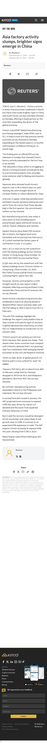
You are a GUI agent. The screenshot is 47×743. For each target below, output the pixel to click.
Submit (23, 716)
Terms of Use (7, 724)
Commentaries (7, 682)
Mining (4, 685)
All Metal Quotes (8, 670)
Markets (5, 676)
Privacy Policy (7, 726)
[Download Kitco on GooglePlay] (39, 684)
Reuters (16, 53)
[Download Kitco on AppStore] (29, 684)
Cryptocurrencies (8, 673)
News (4, 679)
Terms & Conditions (21, 724)
